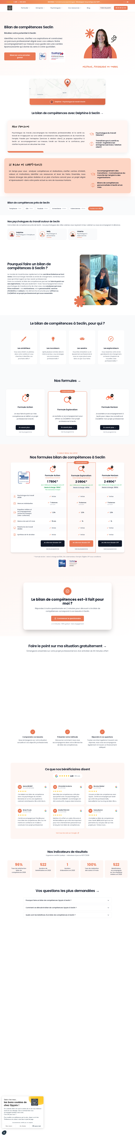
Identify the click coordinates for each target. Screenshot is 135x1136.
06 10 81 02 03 (121, 8)
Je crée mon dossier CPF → (52, 543)
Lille (29, 209)
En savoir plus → (25, 427)
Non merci (9, 1126)
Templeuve (15, 209)
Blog (88, 8)
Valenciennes (78, 209)
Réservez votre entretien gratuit (20, 56)
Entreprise (39, 8)
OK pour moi (36, 1126)
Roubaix (42, 209)
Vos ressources (73, 8)
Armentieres (59, 209)
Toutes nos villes (96, 209)
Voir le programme (25, 432)
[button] (67, 84)
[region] (67, 89)
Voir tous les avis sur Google (66, 833)
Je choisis (23, 1126)
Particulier (24, 8)
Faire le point (106, 8)
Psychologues (56, 8)
